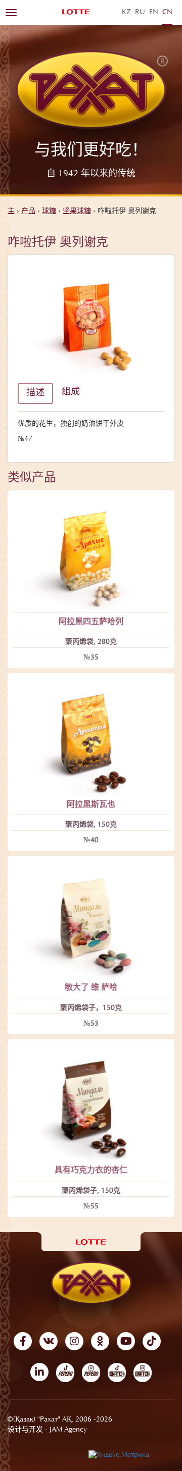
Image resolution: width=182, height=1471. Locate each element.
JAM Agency (68, 1430)
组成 (71, 392)
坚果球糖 (77, 211)
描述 (35, 393)
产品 (28, 211)
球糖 (49, 211)
